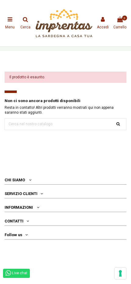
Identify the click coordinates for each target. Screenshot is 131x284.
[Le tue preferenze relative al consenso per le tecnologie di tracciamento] (120, 273)
